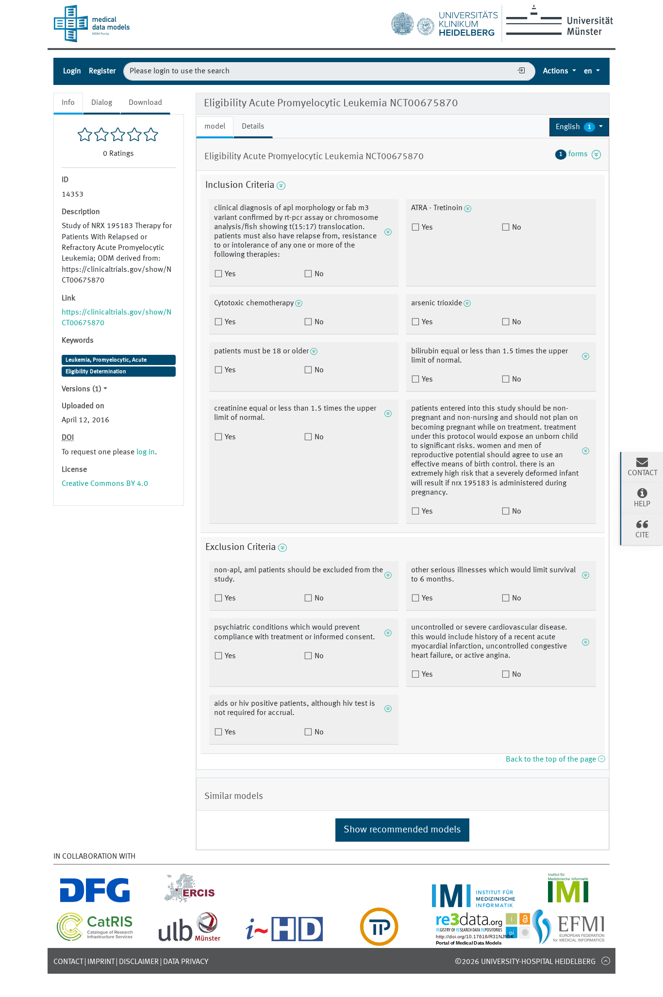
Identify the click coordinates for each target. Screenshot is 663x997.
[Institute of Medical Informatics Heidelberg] (473, 901)
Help (642, 504)
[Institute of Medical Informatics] (568, 901)
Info (68, 103)
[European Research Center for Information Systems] (189, 901)
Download (145, 103)
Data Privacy (185, 962)
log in (145, 452)
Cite (642, 535)
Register (102, 71)
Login (72, 71)
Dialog (101, 103)
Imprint (101, 962)
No (318, 274)
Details (253, 127)
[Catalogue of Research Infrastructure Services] (94, 939)
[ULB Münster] (189, 940)
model (214, 127)
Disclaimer (139, 962)
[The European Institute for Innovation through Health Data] (284, 940)
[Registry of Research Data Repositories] (490, 940)
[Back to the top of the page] (605, 960)
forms (575, 154)
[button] (579, 127)
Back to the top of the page (552, 760)
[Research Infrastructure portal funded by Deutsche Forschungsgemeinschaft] (95, 901)
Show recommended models (402, 830)
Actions (556, 71)
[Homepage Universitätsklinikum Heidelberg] (444, 21)
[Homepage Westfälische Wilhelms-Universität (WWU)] (558, 20)
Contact (68, 962)
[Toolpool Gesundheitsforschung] (379, 940)
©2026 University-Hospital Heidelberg (525, 962)
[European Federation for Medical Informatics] (568, 940)
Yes (229, 274)
